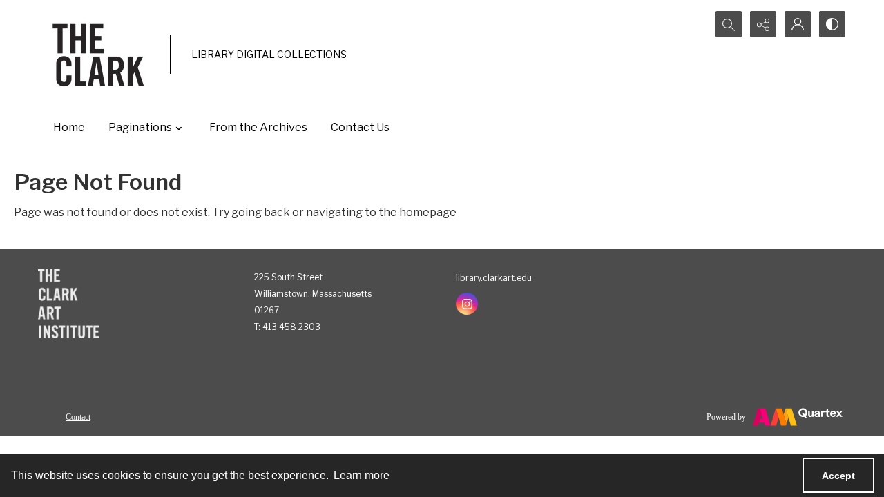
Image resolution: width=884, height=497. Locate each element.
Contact (78, 417)
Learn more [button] (362, 475)
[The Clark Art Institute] (68, 303)
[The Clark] (100, 54)
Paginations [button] (140, 127)
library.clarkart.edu (494, 278)
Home (69, 127)
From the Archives (258, 127)
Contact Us (360, 127)
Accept (838, 475)
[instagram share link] (467, 304)
